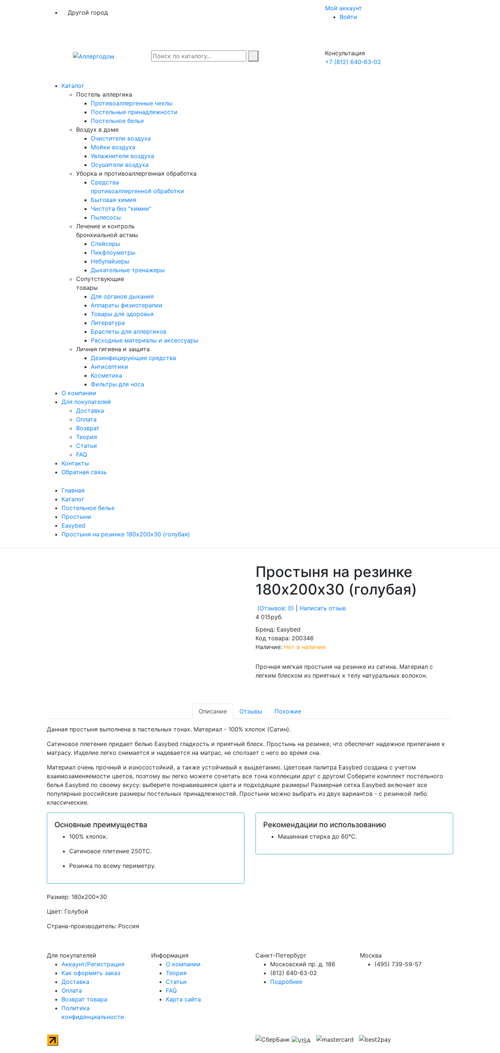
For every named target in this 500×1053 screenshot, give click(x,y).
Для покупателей (86, 401)
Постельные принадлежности (134, 112)
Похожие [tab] (288, 711)
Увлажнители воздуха (122, 156)
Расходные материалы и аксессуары (144, 340)
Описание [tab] (213, 711)
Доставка (90, 410)
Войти (348, 16)
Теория (86, 437)
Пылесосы (106, 217)
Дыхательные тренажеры (128, 270)
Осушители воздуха (120, 164)
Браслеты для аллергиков (129, 331)
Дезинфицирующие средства (133, 357)
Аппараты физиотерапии (127, 305)
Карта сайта (183, 999)
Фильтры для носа (117, 384)
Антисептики (109, 366)
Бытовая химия (113, 199)
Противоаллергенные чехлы (131, 103)
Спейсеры (105, 243)
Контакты (75, 463)
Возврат (88, 428)
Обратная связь (84, 472)
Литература (108, 322)
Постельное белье (117, 120)
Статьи (86, 445)
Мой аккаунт (344, 8)
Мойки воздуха (113, 147)
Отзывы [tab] (250, 711)
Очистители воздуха (121, 138)
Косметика (106, 375)
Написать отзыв (322, 608)
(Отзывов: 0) (275, 608)
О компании (78, 393)
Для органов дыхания (122, 296)
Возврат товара (84, 999)
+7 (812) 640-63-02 (353, 61)
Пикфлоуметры (113, 252)
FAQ (81, 454)
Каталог (72, 85)
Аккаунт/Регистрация (92, 964)
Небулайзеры (110, 261)
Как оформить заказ (90, 973)
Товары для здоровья (122, 314)
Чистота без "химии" (121, 208)
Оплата (86, 419)
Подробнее (286, 981)
